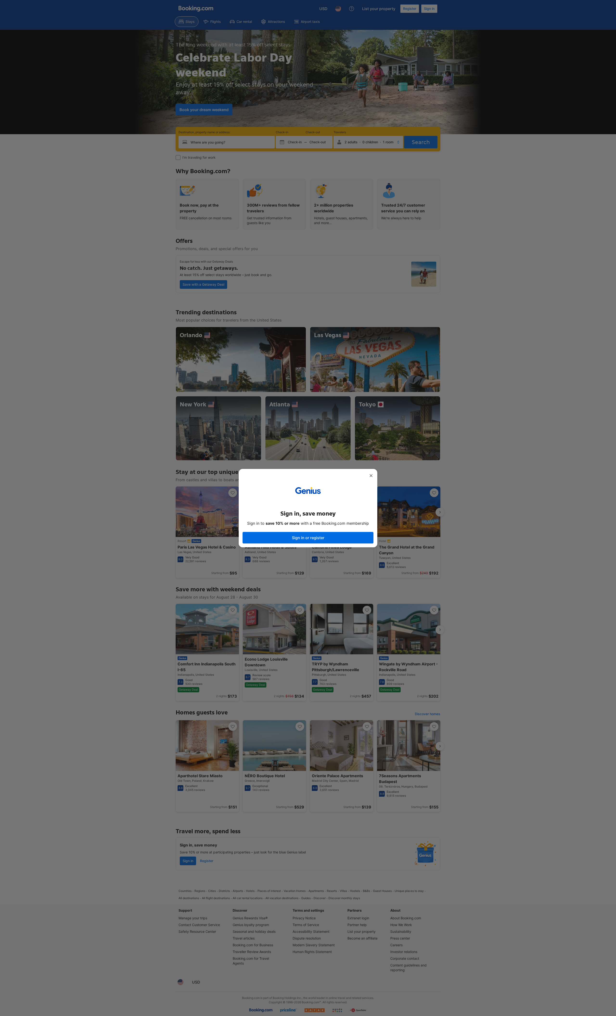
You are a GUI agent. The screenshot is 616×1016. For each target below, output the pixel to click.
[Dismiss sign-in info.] (371, 475)
